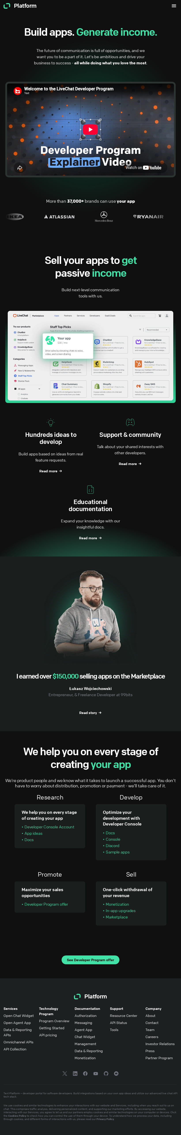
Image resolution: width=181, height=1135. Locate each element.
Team (150, 1029)
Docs (29, 839)
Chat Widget (85, 1037)
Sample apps (118, 851)
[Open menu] (173, 6)
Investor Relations (160, 1044)
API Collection (15, 1049)
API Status (118, 1022)
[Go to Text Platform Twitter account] (64, 1074)
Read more (48, 471)
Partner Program (159, 1058)
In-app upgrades (121, 910)
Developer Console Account (50, 826)
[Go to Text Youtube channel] (95, 1074)
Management (85, 1044)
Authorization (85, 1015)
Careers (151, 1037)
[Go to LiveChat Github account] (106, 1074)
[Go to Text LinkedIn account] (75, 1074)
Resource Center (123, 1015)
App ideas (33, 833)
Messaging (83, 1022)
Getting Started (51, 1028)
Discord (112, 845)
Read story (88, 712)
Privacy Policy (105, 1119)
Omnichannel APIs (18, 1042)
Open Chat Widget (19, 1015)
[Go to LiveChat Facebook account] (85, 1074)
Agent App (83, 1029)
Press (150, 1051)
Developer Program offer (46, 904)
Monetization (117, 904)
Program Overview (54, 1021)
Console (113, 839)
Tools (114, 1029)
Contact (151, 1022)
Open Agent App (17, 1022)
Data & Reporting (89, 1051)
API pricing (48, 1035)
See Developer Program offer (90, 960)
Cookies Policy (17, 1115)
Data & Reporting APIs (18, 1032)
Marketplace (117, 916)
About (150, 1015)
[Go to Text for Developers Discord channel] (116, 1074)
